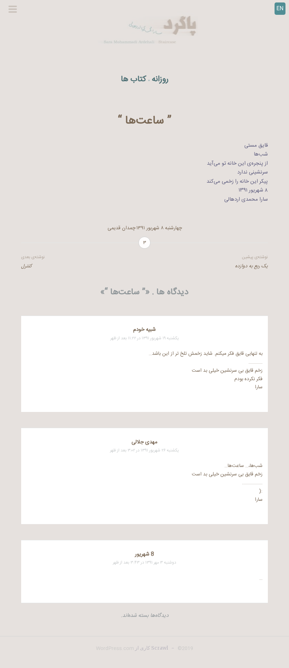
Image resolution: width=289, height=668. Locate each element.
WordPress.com (115, 648)
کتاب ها (133, 79)
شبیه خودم (144, 329)
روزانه (160, 79)
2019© (184, 648)
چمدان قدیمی (121, 228)
